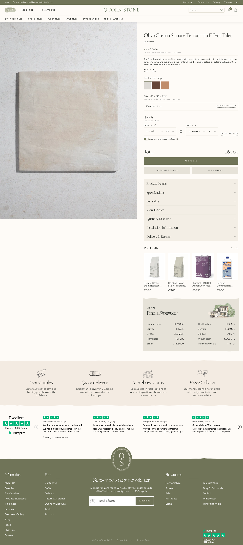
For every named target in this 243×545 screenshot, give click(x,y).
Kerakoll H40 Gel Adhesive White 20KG (201, 284)
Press (8, 524)
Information (12, 475)
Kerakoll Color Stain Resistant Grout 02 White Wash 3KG (152, 284)
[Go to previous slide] (232, 248)
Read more (150, 69)
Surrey (169, 488)
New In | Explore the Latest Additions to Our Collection (29, 2)
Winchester (209, 498)
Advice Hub (188, 2)
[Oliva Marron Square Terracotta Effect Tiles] (156, 85)
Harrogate (171, 498)
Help (48, 475)
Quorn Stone (100, 540)
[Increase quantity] (173, 131)
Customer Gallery (14, 514)
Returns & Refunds (55, 498)
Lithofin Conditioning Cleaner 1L (224, 284)
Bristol (169, 493)
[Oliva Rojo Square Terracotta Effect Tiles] (165, 85)
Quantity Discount (55, 503)
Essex (168, 503)
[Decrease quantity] (162, 131)
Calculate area (229, 133)
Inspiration (27, 10)
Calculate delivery (167, 170)
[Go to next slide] (236, 248)
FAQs (48, 488)
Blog (7, 519)
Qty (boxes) (194, 131)
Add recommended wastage (162, 139)
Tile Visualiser (12, 493)
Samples (9, 488)
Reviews (9, 509)
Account (49, 514)
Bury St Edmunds (213, 488)
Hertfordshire (172, 482)
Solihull (207, 493)
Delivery (216, 2)
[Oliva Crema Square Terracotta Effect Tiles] (148, 85)
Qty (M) (150, 131)
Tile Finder (10, 503)
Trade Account (231, 2)
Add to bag (191, 161)
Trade (48, 509)
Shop (10, 10)
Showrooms (48, 10)
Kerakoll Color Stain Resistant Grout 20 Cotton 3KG (177, 284)
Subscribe (144, 501)
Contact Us (203, 2)
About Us (10, 482)
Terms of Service (124, 540)
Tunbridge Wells (212, 503)
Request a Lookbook (16, 498)
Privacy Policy (144, 540)
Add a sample (215, 170)
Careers (9, 535)
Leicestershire (210, 482)
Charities (9, 529)
